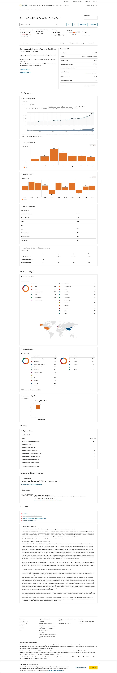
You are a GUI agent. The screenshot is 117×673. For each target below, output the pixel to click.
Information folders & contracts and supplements (46, 624)
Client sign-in (22, 624)
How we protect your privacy (55, 670)
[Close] (98, 663)
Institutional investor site (63, 623)
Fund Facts (41, 621)
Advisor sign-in (23, 621)
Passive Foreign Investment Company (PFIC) (47, 637)
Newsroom (22, 627)
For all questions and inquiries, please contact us (86, 622)
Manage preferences (81, 667)
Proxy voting (41, 632)
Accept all (93, 667)
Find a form (22, 625)
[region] (58, 667)
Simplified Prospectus (43, 630)
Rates (21, 629)
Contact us (87, 1)
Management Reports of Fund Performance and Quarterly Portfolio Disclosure (48, 627)
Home (21, 9)
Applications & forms (77, 1)
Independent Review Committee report (47, 634)
